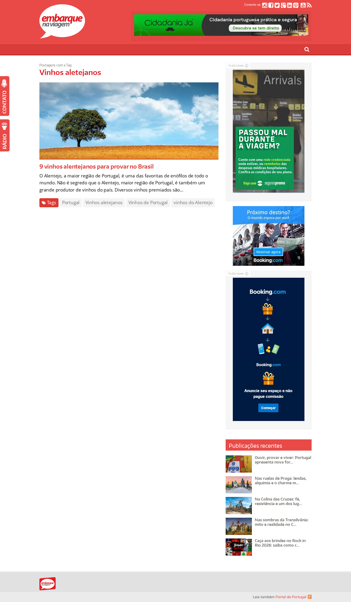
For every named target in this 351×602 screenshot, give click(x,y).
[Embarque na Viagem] (62, 36)
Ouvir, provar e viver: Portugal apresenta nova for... (283, 459)
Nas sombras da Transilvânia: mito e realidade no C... (281, 522)
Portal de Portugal (291, 597)
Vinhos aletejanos (103, 202)
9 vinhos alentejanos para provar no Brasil (96, 166)
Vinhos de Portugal (148, 202)
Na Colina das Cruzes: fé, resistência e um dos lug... (278, 501)
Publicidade (236, 65)
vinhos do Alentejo (193, 202)
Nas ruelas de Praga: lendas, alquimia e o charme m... (280, 480)
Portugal (71, 202)
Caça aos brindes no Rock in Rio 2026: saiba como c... (280, 543)
